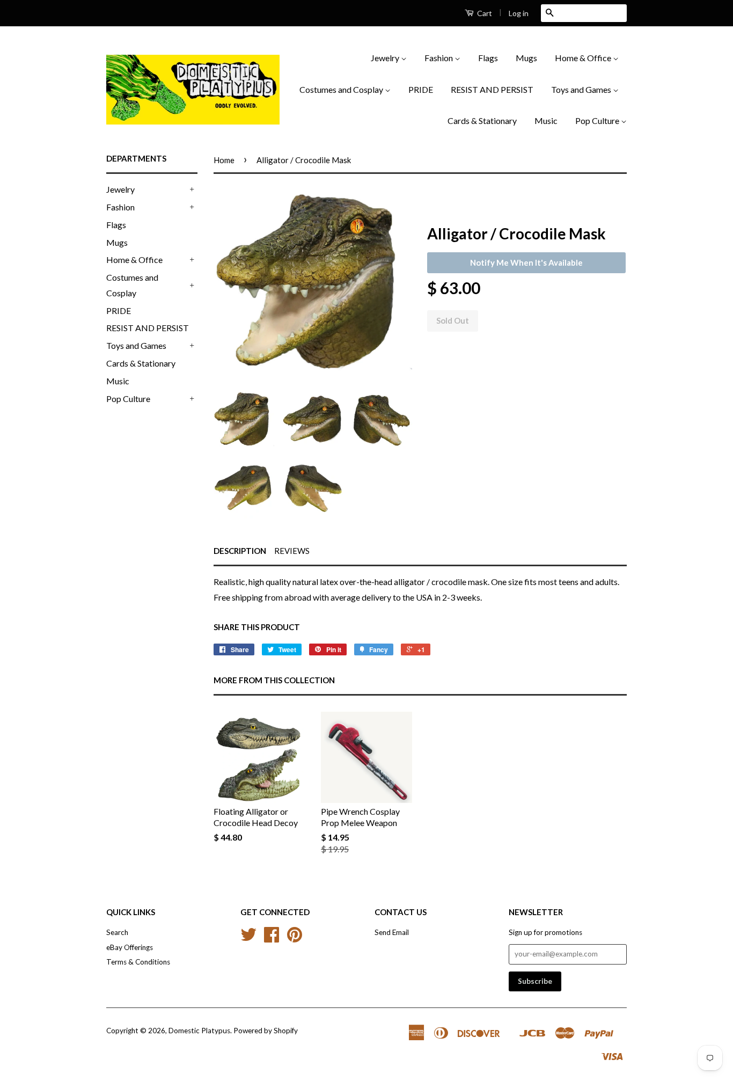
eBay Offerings (129, 947)
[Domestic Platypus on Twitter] (248, 938)
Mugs (526, 58)
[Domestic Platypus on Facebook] (271, 938)
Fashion (439, 58)
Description (240, 551)
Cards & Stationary (482, 120)
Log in (519, 13)
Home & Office (584, 58)
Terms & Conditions (138, 962)
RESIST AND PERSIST (492, 89)
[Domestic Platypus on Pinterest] (295, 938)
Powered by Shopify (265, 1030)
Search (117, 932)
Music (546, 120)
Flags (488, 58)
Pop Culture (598, 120)
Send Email (392, 932)
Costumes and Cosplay (342, 89)
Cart (483, 13)
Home (224, 160)
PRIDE (420, 89)
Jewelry (386, 58)
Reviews (292, 551)
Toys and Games (582, 89)
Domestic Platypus (199, 1030)
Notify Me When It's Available (526, 262)
